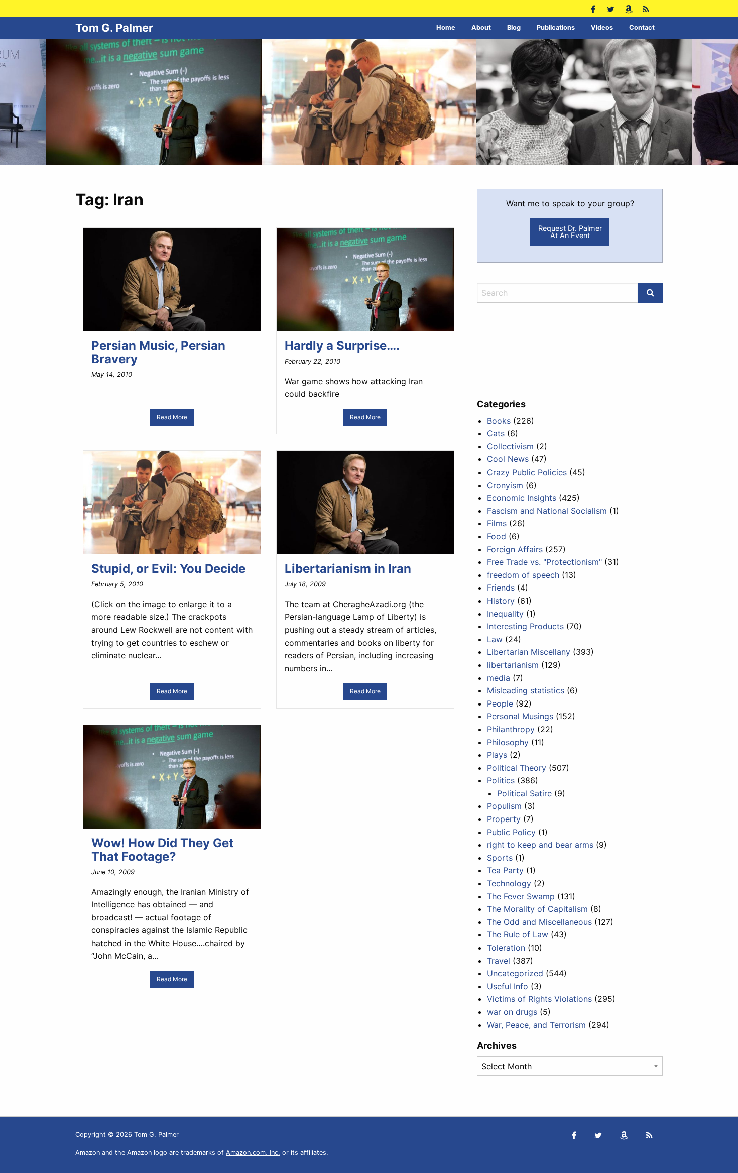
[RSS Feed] (646, 8)
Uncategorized (515, 973)
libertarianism (513, 665)
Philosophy (508, 742)
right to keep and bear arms (540, 845)
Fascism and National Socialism (547, 511)
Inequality (505, 614)
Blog (514, 27)
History (501, 601)
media (498, 678)
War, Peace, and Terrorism (536, 1025)
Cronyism (505, 485)
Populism (504, 806)
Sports (500, 858)
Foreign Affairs (515, 549)
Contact (642, 27)
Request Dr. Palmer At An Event (570, 232)
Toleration (506, 948)
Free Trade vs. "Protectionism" (544, 562)
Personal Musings (520, 716)
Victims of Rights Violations (539, 999)
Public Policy (511, 832)
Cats (496, 433)
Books (499, 421)
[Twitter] (611, 8)
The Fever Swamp (521, 896)
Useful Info (507, 986)
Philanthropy (511, 729)
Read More (172, 417)
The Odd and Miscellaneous (539, 922)
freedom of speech (523, 575)
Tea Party (505, 870)
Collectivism (510, 446)
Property (504, 819)
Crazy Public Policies (527, 472)
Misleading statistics (525, 690)
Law (495, 639)
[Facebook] (593, 8)
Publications (556, 27)
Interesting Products (525, 626)
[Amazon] (628, 8)
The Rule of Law (517, 934)
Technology (509, 883)
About (481, 27)
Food (496, 536)
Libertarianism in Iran (348, 568)
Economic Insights (521, 498)
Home (445, 27)
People (500, 703)
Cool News (508, 459)
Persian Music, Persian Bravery (158, 352)
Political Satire (524, 793)
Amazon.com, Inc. (253, 1152)
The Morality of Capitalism (537, 909)
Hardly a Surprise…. (342, 345)
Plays (497, 755)
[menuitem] (445, 28)
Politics (501, 780)
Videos (602, 27)
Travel (498, 961)
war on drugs (512, 1012)
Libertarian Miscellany (528, 652)
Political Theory (516, 768)
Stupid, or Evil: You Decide (168, 568)
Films (497, 523)
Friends (501, 587)
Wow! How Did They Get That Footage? (162, 849)
